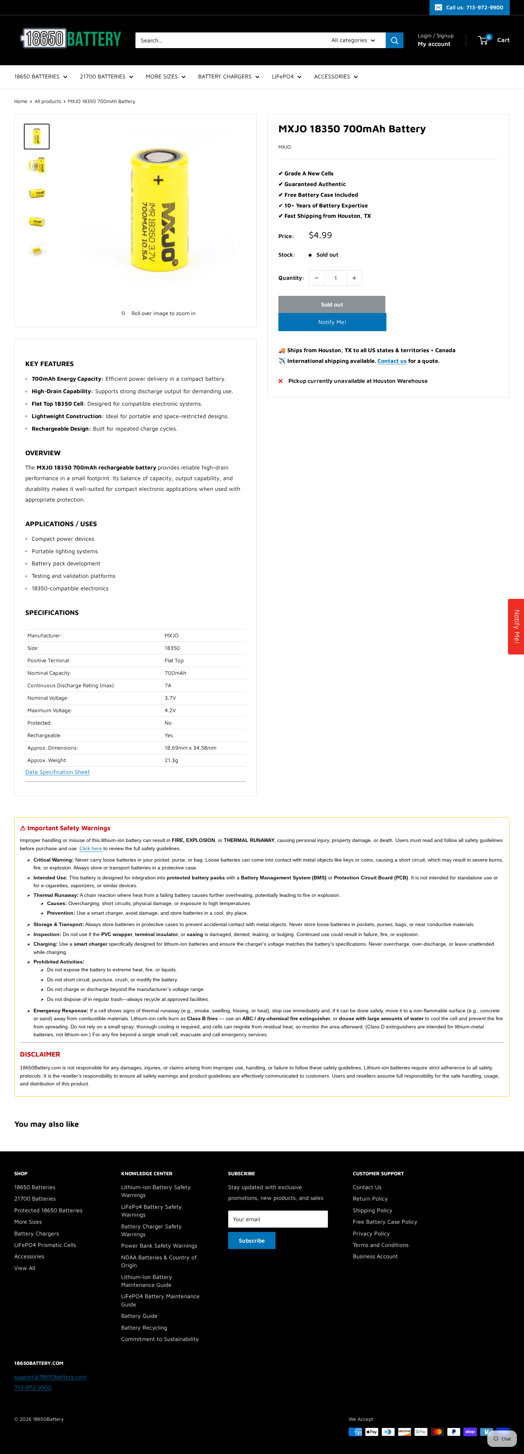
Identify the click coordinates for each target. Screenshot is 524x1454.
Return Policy (370, 1198)
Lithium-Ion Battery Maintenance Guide (146, 1281)
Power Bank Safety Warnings (159, 1245)
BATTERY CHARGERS (225, 76)
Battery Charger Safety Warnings (151, 1230)
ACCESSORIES (332, 76)
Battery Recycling (144, 1327)
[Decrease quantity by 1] (316, 278)
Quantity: (291, 277)
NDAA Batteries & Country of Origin (159, 1261)
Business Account (375, 1256)
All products (48, 101)
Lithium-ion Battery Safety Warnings (156, 1191)
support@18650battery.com (50, 1376)
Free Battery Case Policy (385, 1221)
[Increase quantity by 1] (354, 278)
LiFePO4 (283, 76)
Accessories (29, 1256)
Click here (90, 848)
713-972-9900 (32, 1387)
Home (20, 101)
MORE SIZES (162, 76)
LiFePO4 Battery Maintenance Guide (160, 1300)
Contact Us (367, 1187)
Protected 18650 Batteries (48, 1210)
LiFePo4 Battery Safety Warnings (151, 1210)
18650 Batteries (34, 1187)
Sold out (332, 304)
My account (434, 43)
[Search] (395, 40)
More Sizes (28, 1221)
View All (24, 1268)
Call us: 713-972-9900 (474, 7)
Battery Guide (139, 1315)
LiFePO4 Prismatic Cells (45, 1245)
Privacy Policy (371, 1233)
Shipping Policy (372, 1210)
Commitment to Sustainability (160, 1339)
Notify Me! (332, 322)
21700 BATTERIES (102, 76)
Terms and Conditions (381, 1245)
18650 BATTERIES (37, 76)
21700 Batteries (35, 1198)
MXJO (284, 147)
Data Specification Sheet (57, 772)
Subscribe (252, 1240)
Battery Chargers (36, 1233)
